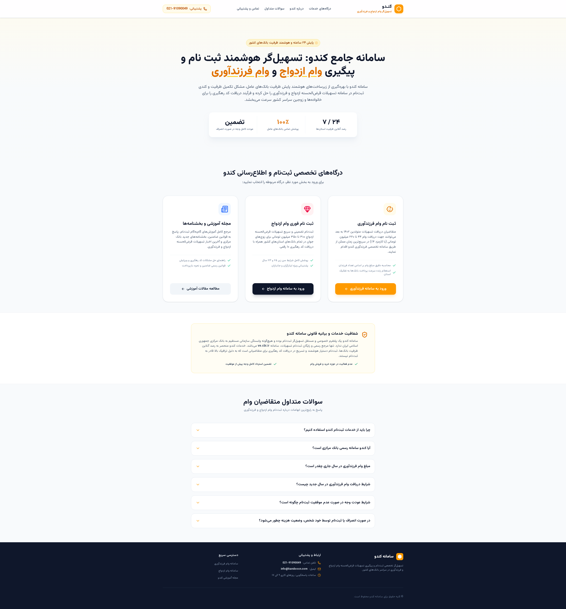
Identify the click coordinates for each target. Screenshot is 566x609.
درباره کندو (297, 9)
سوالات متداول (274, 9)
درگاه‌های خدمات (320, 9)
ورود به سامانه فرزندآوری (368, 289)
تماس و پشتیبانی (248, 9)
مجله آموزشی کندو (228, 578)
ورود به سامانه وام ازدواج (285, 289)
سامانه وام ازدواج (228, 571)
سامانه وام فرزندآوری (226, 564)
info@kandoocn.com (294, 569)
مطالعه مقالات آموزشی (203, 289)
